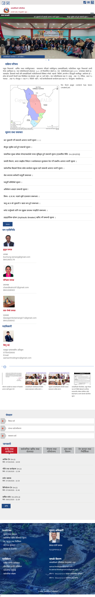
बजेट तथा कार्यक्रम (9, 450)
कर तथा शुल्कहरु (9, 545)
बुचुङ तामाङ (7, 249)
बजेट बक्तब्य (7, 478)
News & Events (10, 549)
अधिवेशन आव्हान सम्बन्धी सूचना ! (16, 189)
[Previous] (2, 45)
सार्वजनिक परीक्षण (9, 574)
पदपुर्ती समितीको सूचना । (13, 182)
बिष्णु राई (6, 345)
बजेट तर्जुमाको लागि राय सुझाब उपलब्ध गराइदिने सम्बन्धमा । (26, 210)
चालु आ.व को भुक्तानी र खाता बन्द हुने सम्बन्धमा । (22, 203)
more (8, 224)
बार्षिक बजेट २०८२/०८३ (11, 497)
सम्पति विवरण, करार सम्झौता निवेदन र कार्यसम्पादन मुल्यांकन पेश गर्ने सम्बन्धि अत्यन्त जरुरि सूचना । (40, 161)
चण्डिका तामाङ (8, 280)
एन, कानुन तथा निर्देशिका (12, 541)
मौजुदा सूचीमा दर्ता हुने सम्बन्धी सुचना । (72, 17)
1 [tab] (46, 60)
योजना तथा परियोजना (52, 450)
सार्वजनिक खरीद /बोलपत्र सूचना (14, 538)
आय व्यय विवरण (68, 450)
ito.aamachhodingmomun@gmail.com (63, 569)
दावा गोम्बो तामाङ (9, 310)
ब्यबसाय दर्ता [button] (12, 436)
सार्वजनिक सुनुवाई (9, 570)
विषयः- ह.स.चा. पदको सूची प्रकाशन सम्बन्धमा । (22, 196)
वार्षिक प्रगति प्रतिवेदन (11, 563)
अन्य (6, 506)
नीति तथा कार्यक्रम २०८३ (12, 469)
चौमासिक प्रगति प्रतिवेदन (12, 566)
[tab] (47, 421)
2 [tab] (49, 60)
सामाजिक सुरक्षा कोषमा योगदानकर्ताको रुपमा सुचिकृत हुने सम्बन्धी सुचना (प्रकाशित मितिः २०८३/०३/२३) (42, 154)
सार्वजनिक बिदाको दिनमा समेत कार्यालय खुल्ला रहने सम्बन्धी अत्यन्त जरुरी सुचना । (34, 168)
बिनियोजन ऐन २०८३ (10, 487)
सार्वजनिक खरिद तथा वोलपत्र (30, 450)
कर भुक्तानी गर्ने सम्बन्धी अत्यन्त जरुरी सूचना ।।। (42, 17)
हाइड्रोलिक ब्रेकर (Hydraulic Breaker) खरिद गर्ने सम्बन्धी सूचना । (30, 217)
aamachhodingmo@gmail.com (60, 566)
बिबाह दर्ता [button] (11, 421)
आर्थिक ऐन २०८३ (9, 459)
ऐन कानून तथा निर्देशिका (85, 450)
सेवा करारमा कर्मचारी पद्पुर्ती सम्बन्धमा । (18, 175)
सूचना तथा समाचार (10, 534)
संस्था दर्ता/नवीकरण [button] (14, 428)
